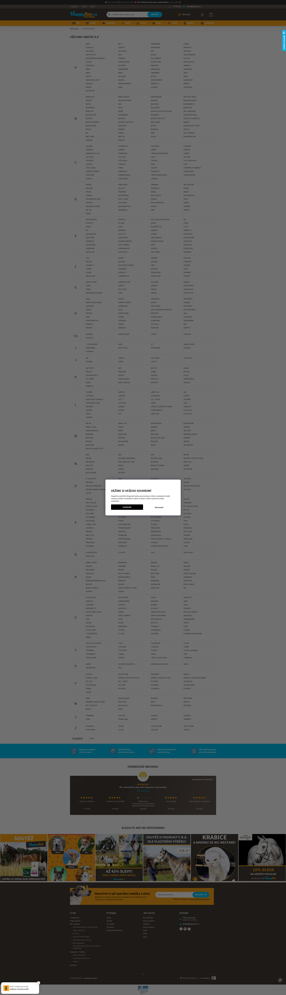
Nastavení (159, 507)
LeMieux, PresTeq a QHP (19, 989)
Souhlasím (127, 507)
